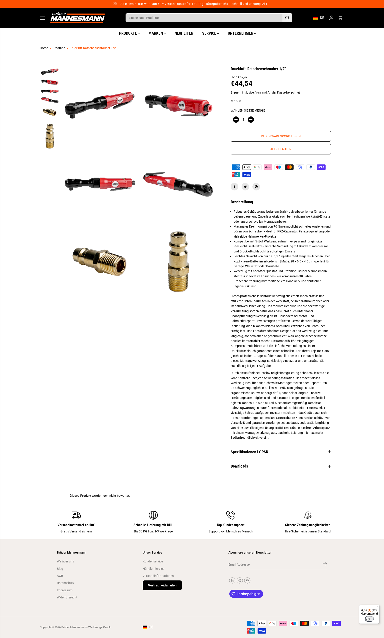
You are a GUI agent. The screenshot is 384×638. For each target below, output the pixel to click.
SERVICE (209, 33)
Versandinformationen (158, 576)
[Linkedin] (232, 580)
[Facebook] (234, 186)
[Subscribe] (325, 564)
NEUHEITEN (183, 33)
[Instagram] (240, 580)
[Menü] (377, 607)
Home (44, 48)
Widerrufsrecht (67, 597)
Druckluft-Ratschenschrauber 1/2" (93, 48)
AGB (60, 576)
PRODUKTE (128, 33)
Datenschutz (65, 583)
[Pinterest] (256, 186)
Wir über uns (65, 561)
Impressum (64, 590)
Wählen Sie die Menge (248, 110)
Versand (261, 92)
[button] (42, 17)
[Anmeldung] (331, 18)
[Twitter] (245, 186)
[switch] (369, 619)
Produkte (58, 48)
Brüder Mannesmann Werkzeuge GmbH (86, 627)
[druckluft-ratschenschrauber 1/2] (100, 105)
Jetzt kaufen (281, 149)
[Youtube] (247, 580)
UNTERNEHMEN (241, 33)
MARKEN (156, 33)
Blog (60, 568)
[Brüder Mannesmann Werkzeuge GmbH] (77, 18)
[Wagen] (340, 18)
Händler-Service (153, 568)
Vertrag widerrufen (162, 585)
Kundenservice (153, 561)
